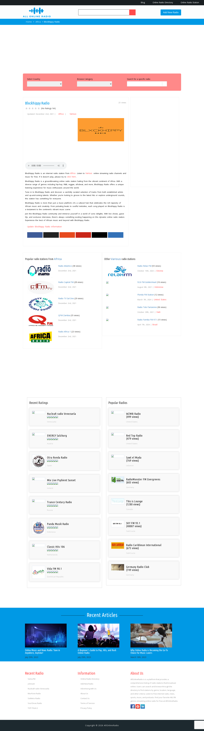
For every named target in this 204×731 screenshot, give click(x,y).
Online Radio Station (189, 2)
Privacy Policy (86, 708)
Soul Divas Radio (35, 703)
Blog (142, 2)
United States (160, 299)
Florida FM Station (145, 294)
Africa (38, 21)
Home (28, 21)
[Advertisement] (102, 48)
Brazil (154, 324)
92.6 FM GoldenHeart (147, 282)
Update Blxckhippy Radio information (44, 226)
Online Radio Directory (162, 2)
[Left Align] (132, 12)
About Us (84, 693)
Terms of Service (87, 703)
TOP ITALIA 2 (33, 708)
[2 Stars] (29, 108)
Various (73, 114)
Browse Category (85, 79)
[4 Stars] (35, 108)
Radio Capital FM (66, 282)
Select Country (33, 79)
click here (71, 176)
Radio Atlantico (65, 266)
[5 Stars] (38, 108)
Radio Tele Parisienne (147, 307)
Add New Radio (171, 12)
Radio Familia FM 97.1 (147, 319)
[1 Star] (26, 108)
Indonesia (158, 287)
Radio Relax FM (144, 266)
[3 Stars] (32, 108)
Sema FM (31, 679)
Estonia (159, 270)
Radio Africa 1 (64, 331)
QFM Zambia (64, 315)
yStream (31, 684)
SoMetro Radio (34, 698)
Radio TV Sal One (66, 298)
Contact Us (85, 698)
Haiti (158, 312)
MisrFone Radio (34, 693)
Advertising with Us (88, 688)
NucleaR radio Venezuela (38, 688)
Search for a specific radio (138, 79)
